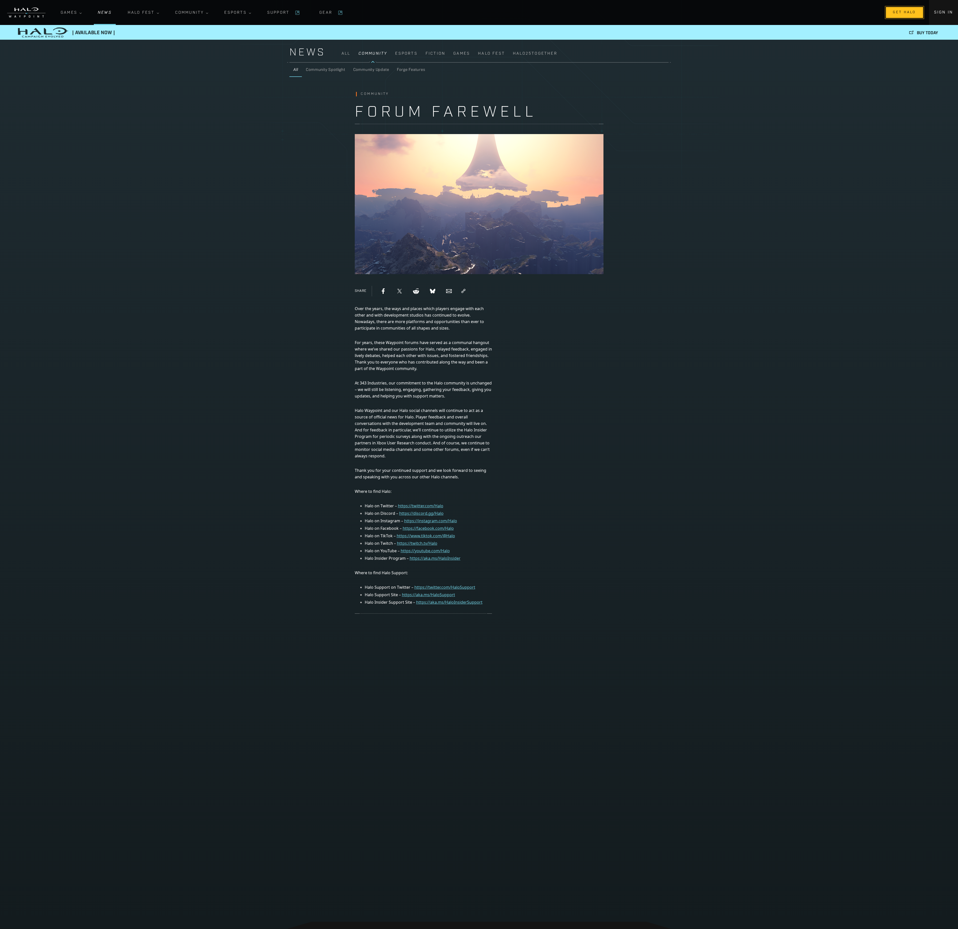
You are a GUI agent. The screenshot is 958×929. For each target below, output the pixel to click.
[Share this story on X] (399, 291)
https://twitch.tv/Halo (417, 543)
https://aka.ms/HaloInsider (435, 558)
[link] (505, 56)
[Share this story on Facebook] (383, 291)
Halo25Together (535, 54)
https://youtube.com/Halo (425, 551)
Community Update (371, 70)
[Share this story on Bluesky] (432, 291)
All (346, 54)
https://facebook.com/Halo (428, 528)
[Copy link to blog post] (463, 291)
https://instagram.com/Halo (430, 521)
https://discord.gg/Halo (421, 513)
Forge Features (411, 70)
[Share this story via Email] (449, 291)
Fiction (435, 54)
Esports (235, 13)
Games (69, 13)
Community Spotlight (325, 70)
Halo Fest (141, 13)
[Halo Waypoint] (26, 12)
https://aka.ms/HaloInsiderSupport (449, 602)
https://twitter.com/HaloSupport (444, 587)
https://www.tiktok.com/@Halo (426, 536)
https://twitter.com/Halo (420, 506)
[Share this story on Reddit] (416, 291)
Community (189, 13)
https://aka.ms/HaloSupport (428, 594)
